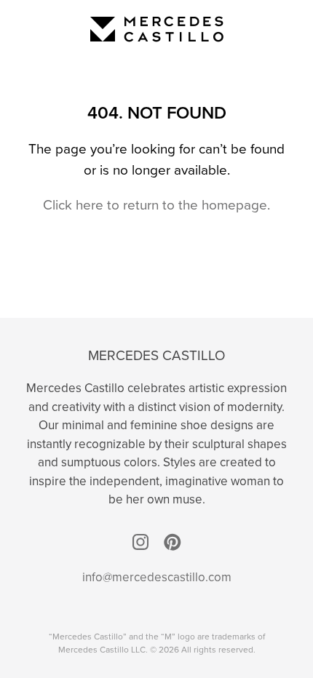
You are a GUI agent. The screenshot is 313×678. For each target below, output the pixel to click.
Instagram (140, 542)
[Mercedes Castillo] (157, 29)
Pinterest (172, 542)
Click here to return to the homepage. (156, 204)
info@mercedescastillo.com (156, 577)
